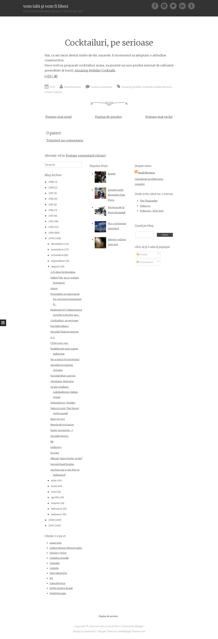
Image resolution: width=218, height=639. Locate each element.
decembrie (57, 243)
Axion (53, 288)
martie (55, 503)
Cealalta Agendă (59, 558)
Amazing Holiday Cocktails (94, 70)
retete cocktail (53, 92)
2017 (50, 193)
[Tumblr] (191, 6)
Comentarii (146, 262)
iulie (54, 480)
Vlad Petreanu (58, 593)
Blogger (139, 626)
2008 (51, 519)
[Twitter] (174, 6)
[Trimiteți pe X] (52, 76)
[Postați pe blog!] (49, 76)
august (55, 266)
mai (53, 491)
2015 (50, 204)
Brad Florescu (72, 86)
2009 (51, 238)
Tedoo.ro (145, 205)
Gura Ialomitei (58, 573)
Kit (51, 578)
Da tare (54, 452)
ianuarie (56, 514)
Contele (54, 568)
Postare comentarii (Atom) (86, 155)
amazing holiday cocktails (137, 86)
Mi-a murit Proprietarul (64, 359)
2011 (50, 226)
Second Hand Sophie (62, 464)
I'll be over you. (59, 343)
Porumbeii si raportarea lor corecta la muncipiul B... (66, 299)
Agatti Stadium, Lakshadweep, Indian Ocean (64, 391)
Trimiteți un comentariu (64, 140)
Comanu (55, 563)
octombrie (57, 255)
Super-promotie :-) (61, 430)
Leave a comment (101, 86)
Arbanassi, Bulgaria (62, 381)
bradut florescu (163, 86)
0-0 (52, 337)
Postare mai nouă (58, 117)
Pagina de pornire (108, 117)
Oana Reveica (57, 583)
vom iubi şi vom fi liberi (45, 6)
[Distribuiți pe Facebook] (56, 76)
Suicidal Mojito (59, 436)
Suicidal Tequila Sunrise (64, 331)
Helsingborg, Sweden (62, 402)
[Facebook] (156, 6)
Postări (143, 254)
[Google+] (165, 6)
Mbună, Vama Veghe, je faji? (66, 458)
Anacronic (56, 542)
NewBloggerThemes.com (131, 631)
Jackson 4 (55, 447)
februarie (56, 508)
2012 (51, 221)
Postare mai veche (159, 117)
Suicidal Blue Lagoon (62, 375)
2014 (50, 210)
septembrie (58, 260)
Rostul (111, 173)
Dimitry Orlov (58, 552)
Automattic (90, 631)
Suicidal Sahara (59, 326)
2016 (51, 198)
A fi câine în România (62, 272)
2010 (51, 232)
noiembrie (57, 249)
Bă (51, 441)
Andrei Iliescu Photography (66, 547)
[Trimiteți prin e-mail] (46, 76)
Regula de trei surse (62, 424)
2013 (51, 215)
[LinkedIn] (183, 6)
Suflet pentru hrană (61, 588)
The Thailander (149, 200)
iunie (54, 486)
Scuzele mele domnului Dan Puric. (116, 194)
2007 (51, 525)
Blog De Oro (57, 419)
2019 (51, 181)
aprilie (55, 497)
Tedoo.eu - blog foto (152, 210)
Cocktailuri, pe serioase (109, 43)
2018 (51, 187)
